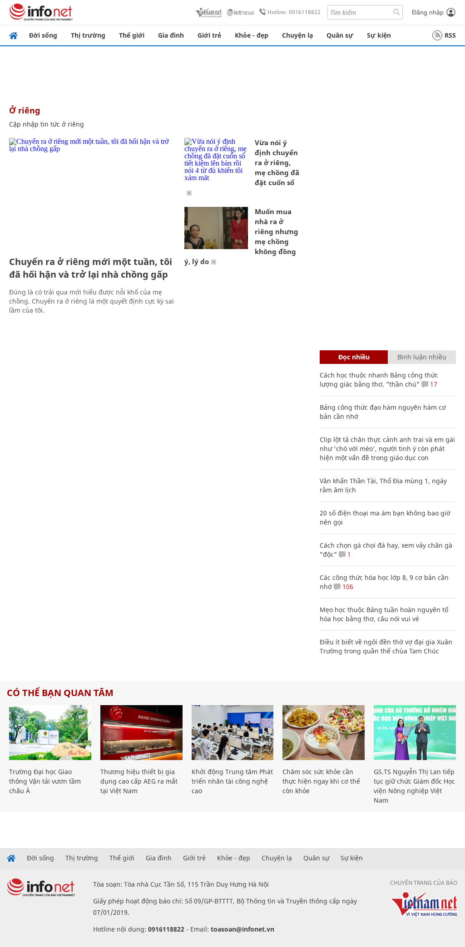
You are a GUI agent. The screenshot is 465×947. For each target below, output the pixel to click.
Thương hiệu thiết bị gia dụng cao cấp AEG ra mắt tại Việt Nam (139, 781)
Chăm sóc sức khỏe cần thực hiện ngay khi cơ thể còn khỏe (321, 781)
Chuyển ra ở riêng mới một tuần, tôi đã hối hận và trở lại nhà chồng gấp (90, 267)
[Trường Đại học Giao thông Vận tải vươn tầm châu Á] (50, 732)
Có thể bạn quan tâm (60, 693)
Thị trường (88, 35)
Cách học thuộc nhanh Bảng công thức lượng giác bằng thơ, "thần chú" (379, 379)
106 (347, 586)
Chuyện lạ (297, 35)
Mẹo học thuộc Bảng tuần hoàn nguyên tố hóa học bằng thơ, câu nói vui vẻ (384, 614)
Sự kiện (379, 35)
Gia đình (171, 35)
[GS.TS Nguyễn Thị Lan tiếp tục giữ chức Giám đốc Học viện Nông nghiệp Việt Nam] (415, 732)
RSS (450, 35)
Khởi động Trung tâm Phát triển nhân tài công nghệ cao (232, 781)
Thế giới (131, 35)
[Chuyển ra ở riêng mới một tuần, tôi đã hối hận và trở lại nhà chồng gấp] (92, 193)
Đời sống (43, 35)
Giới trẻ (209, 35)
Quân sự (339, 35)
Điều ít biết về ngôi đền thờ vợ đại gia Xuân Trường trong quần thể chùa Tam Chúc (386, 646)
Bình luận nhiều (421, 357)
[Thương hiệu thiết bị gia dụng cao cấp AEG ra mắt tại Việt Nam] (141, 732)
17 (432, 384)
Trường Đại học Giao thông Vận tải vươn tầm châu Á (45, 781)
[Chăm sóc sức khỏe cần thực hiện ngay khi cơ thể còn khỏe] (323, 732)
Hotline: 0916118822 (294, 12)
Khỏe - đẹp (251, 35)
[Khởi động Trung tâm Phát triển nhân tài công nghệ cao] (233, 732)
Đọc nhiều (354, 357)
